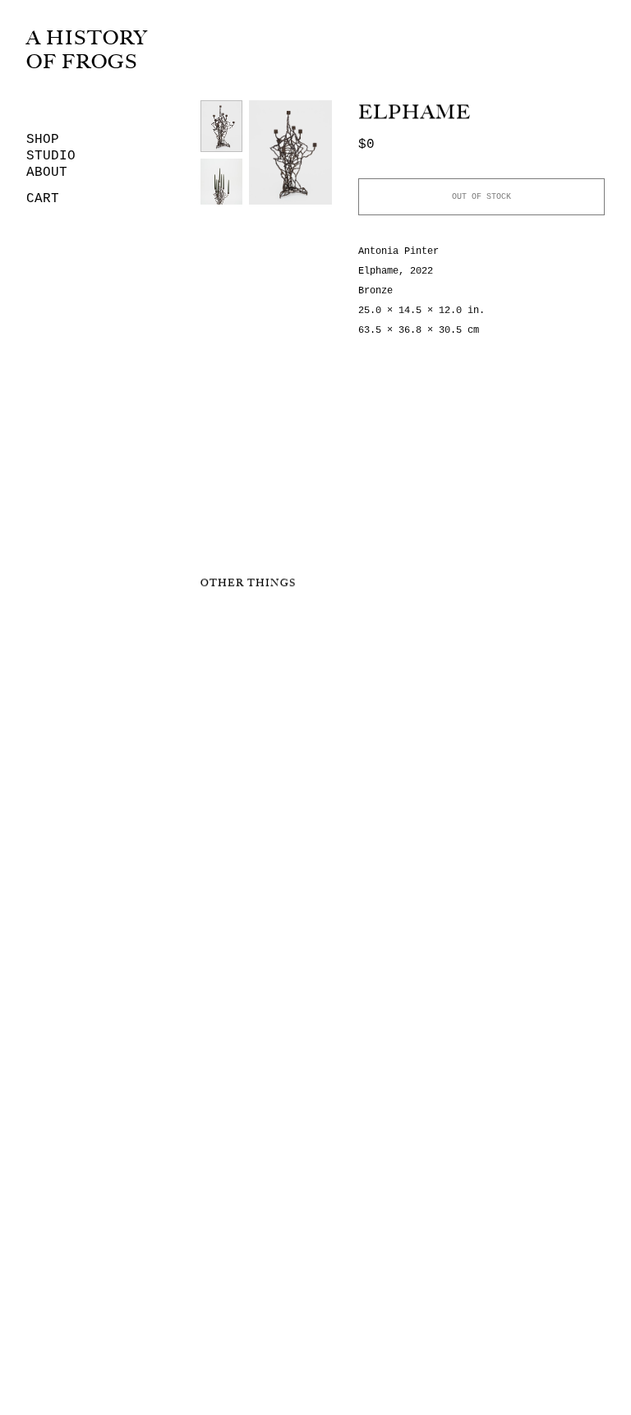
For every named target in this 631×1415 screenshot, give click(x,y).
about (46, 172)
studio (51, 156)
